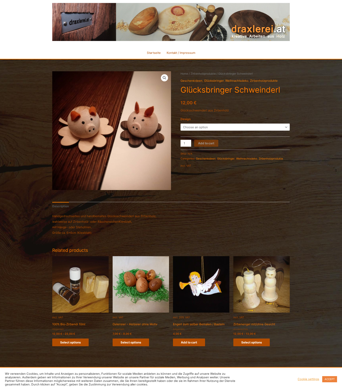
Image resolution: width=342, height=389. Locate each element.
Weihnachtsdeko (236, 81)
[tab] (60, 206)
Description (60, 206)
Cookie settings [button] (308, 379)
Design (185, 119)
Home (184, 73)
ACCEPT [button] (330, 379)
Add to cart (206, 143)
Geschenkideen (191, 81)
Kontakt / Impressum (181, 53)
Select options (70, 342)
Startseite (154, 53)
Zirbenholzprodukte (203, 73)
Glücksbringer (214, 81)
